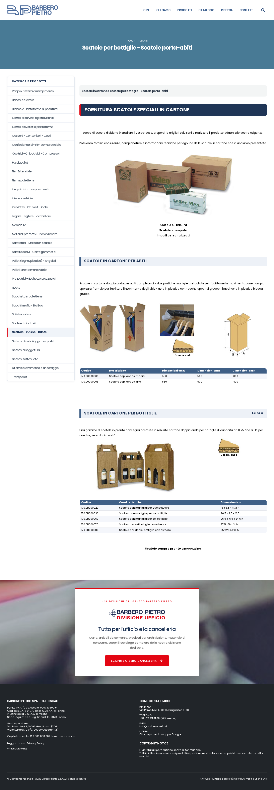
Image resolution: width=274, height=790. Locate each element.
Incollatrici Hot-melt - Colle (30, 207)
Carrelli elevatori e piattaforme (32, 127)
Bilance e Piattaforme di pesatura (34, 109)
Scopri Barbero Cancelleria (134, 661)
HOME (145, 10)
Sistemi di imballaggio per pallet (33, 341)
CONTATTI (246, 10)
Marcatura (19, 225)
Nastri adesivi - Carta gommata (33, 252)
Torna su (258, 413)
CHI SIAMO (163, 10)
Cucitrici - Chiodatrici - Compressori (36, 153)
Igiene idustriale (22, 198)
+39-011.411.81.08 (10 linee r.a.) (158, 718)
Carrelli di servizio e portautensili (33, 118)
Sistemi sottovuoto (25, 359)
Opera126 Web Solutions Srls (250, 778)
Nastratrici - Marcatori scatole (32, 243)
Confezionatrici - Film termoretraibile (36, 145)
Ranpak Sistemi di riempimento (33, 91)
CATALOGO (206, 10)
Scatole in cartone (95, 91)
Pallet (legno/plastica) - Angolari (34, 261)
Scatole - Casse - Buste (29, 332)
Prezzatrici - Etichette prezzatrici (33, 278)
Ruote (16, 287)
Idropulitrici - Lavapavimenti (30, 189)
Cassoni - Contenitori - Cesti (31, 135)
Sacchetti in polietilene (27, 296)
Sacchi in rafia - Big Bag (27, 305)
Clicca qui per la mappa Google (160, 734)
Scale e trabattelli (24, 323)
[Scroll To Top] (267, 785)
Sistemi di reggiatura (26, 350)
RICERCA (227, 10)
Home (130, 40)
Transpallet (19, 377)
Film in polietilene (23, 180)
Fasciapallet (20, 162)
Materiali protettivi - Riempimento (35, 234)
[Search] (263, 10)
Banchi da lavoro (23, 100)
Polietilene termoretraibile (29, 270)
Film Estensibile (21, 171)
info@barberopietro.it (153, 726)
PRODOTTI (184, 10)
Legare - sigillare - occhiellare (31, 216)
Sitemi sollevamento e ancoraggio (35, 368)
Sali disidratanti (22, 314)
